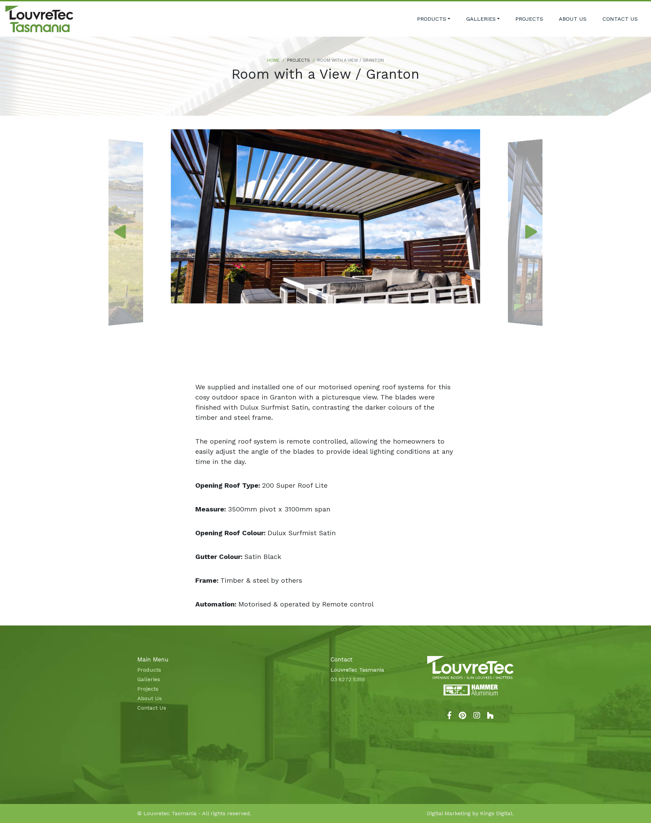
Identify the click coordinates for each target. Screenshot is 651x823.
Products (431, 19)
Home (273, 60)
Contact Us (620, 19)
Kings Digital (496, 813)
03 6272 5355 (348, 679)
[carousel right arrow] (531, 232)
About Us (573, 19)
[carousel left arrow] (119, 232)
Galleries (481, 19)
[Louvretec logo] (470, 667)
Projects (529, 19)
